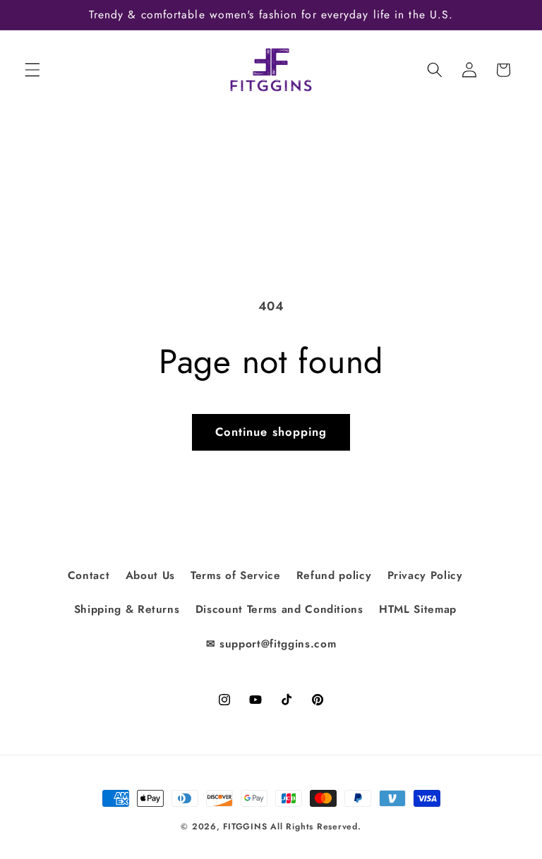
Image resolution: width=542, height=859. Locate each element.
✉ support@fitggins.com (271, 644)
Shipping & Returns (127, 609)
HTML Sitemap (418, 609)
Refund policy (334, 575)
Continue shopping (271, 431)
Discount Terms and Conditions (279, 609)
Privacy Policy (425, 575)
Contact (89, 575)
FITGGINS (245, 826)
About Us (150, 575)
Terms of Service (236, 575)
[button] (32, 70)
